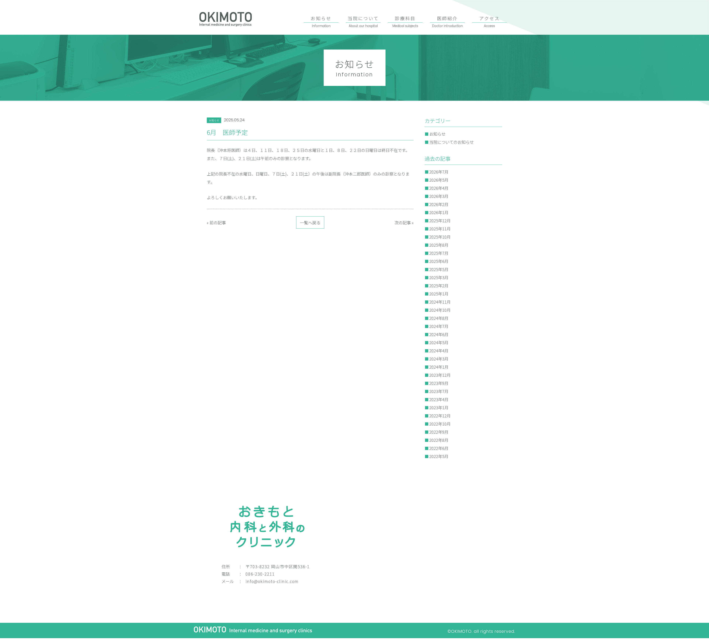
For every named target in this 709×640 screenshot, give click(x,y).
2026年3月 (438, 196)
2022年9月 (438, 432)
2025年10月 (440, 237)
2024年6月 (438, 334)
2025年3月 (438, 277)
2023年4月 (438, 399)
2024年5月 (438, 342)
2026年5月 (438, 180)
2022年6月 (438, 448)
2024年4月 (438, 350)
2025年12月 (440, 220)
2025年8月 (438, 245)
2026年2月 (438, 204)
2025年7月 (438, 253)
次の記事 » (404, 222)
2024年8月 (438, 318)
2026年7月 (438, 172)
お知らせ (214, 120)
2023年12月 (440, 375)
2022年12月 (440, 415)
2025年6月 (438, 261)
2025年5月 (438, 269)
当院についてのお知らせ (451, 142)
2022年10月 (440, 424)
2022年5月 (438, 456)
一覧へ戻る (310, 222)
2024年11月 (440, 302)
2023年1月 (438, 407)
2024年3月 (438, 359)
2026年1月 (438, 212)
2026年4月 (438, 188)
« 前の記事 (216, 222)
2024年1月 (438, 367)
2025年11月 (440, 229)
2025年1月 (438, 294)
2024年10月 (440, 310)
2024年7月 (438, 326)
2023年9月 (438, 383)
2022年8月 (438, 440)
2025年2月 (438, 285)
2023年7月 (438, 391)
